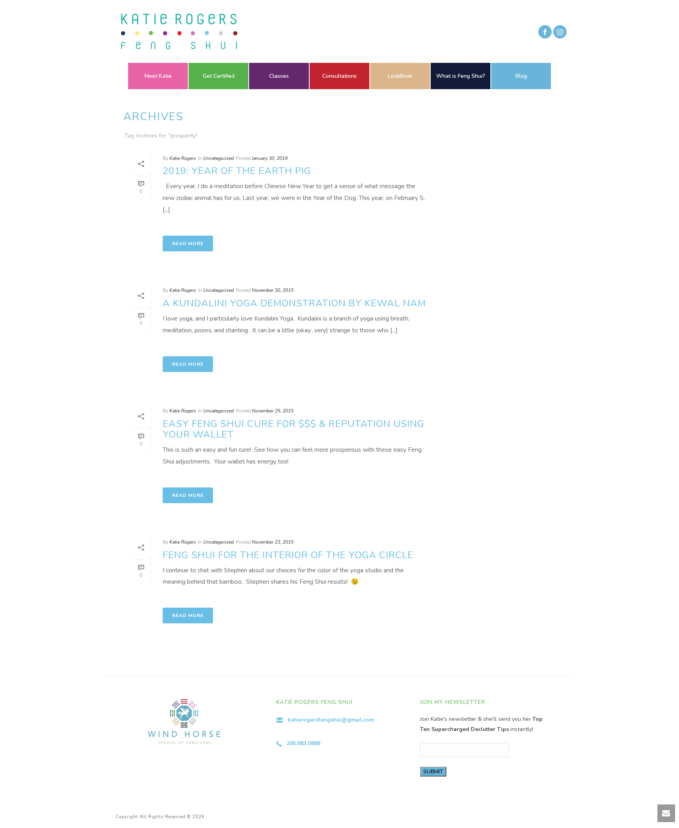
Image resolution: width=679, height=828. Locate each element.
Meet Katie (158, 76)
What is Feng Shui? (460, 76)
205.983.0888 (303, 743)
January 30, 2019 (270, 158)
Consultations (339, 76)
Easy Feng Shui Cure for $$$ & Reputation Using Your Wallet (293, 429)
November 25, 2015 (273, 411)
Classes (279, 76)
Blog (521, 76)
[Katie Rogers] (177, 31)
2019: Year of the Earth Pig (237, 171)
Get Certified (219, 76)
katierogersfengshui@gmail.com (331, 720)
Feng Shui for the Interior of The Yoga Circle (288, 555)
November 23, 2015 (273, 542)
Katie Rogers (182, 158)
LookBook (400, 76)
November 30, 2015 (273, 290)
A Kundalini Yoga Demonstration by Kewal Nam (294, 303)
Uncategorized (218, 158)
